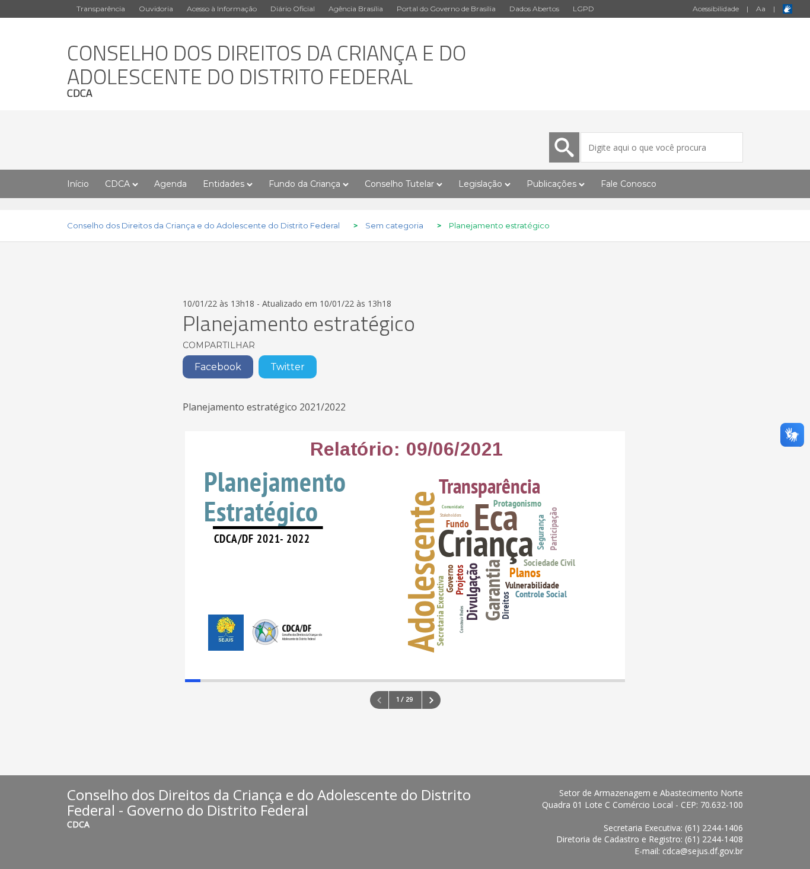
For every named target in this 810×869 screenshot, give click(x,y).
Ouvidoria (156, 8)
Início (78, 184)
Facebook (217, 367)
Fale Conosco (628, 184)
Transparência (100, 8)
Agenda (170, 184)
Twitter (287, 367)
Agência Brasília (356, 8)
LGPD (583, 8)
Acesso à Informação (222, 8)
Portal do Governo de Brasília (446, 8)
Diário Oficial (292, 8)
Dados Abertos (534, 8)
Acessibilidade (716, 8)
